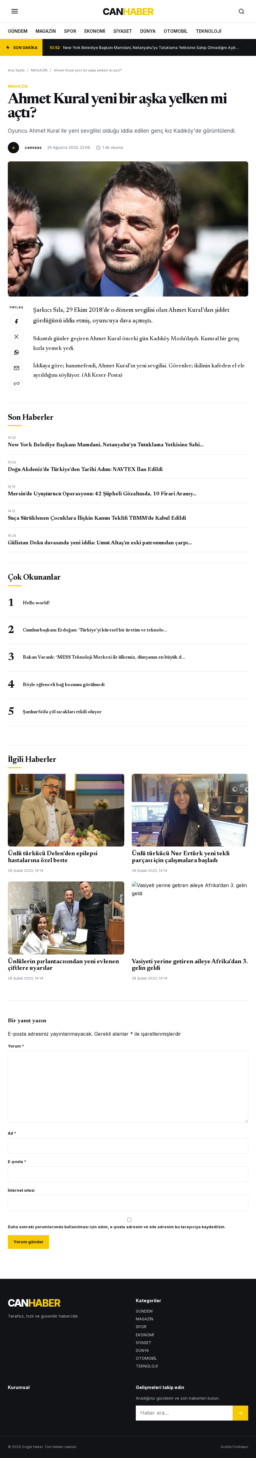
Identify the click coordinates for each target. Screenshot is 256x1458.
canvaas (33, 147)
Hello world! (36, 603)
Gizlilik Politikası (234, 1447)
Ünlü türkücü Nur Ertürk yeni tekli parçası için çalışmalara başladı (180, 857)
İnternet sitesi (21, 1190)
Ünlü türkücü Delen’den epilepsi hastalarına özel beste (52, 857)
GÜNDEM (17, 31)
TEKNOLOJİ (208, 31)
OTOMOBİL (176, 31)
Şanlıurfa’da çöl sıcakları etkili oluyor (62, 712)
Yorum (16, 1046)
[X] (16, 336)
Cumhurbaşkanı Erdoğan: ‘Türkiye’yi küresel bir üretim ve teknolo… (95, 630)
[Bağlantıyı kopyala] (16, 383)
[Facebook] (16, 321)
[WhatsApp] (16, 352)
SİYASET (122, 31)
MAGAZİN (46, 31)
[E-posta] (16, 368)
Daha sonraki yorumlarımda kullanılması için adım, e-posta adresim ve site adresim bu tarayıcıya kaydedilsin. (117, 1227)
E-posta (17, 1161)
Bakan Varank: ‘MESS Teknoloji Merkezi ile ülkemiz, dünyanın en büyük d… (104, 657)
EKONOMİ (94, 31)
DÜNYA (147, 31)
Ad (12, 1133)
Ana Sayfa (16, 70)
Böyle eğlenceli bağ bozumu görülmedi (64, 685)
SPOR (70, 31)
